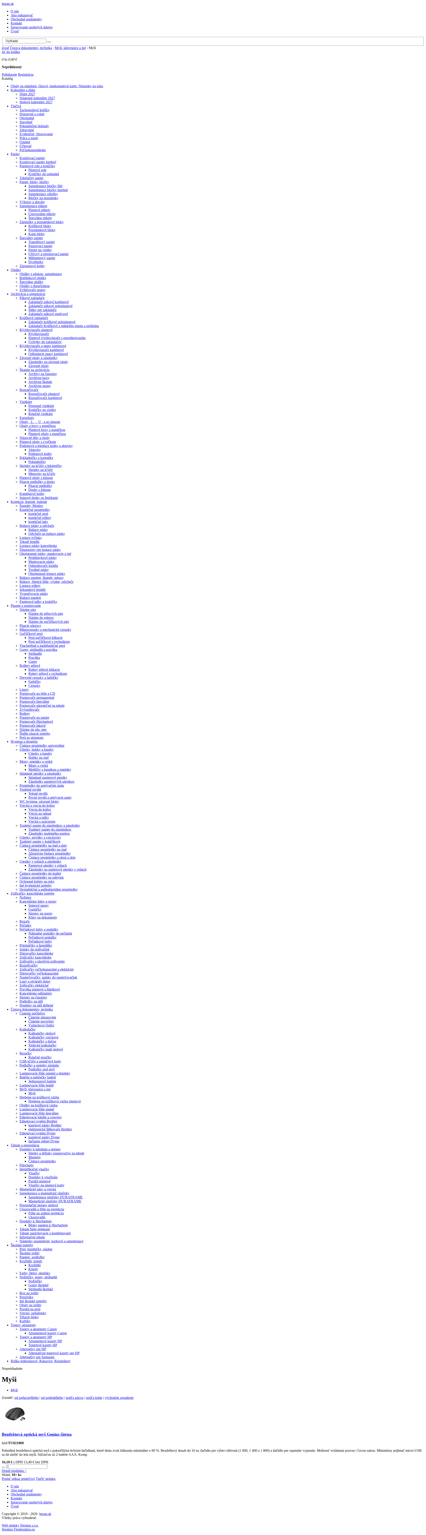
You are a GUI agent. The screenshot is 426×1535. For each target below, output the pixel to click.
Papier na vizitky (40, 250)
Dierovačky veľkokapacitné (39, 973)
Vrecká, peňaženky (33, 1313)
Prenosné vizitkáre (41, 406)
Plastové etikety (39, 210)
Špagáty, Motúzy (31, 506)
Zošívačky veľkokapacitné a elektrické (47, 969)
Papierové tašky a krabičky (38, 602)
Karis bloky (36, 234)
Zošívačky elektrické (34, 985)
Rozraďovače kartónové (45, 398)
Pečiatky (26, 925)
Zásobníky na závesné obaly (48, 362)
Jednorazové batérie (42, 1081)
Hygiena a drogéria (24, 741)
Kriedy (33, 1269)
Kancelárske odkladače (36, 993)
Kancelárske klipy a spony (38, 901)
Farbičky (34, 681)
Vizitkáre (26, 402)
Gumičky (34, 909)
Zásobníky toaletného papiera (49, 833)
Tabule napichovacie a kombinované (45, 1233)
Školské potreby (22, 1245)
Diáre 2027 (27, 94)
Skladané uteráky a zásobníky (40, 773)
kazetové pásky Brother (44, 1125)
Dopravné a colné (32, 114)
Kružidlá (34, 1265)
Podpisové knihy (40, 454)
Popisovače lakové (33, 725)
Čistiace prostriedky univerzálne (42, 745)
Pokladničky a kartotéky (36, 458)
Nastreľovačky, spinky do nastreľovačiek (48, 977)
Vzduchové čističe (41, 1025)
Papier (15, 154)
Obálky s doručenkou (35, 286)
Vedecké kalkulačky (42, 1045)
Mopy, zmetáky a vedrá (36, 761)
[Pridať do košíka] (3, 1467)
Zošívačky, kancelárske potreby (33, 893)
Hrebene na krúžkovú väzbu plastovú (54, 1101)
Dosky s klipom (39, 490)
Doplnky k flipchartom (35, 1221)
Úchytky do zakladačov (45, 342)
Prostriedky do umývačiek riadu (42, 785)
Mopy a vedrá (38, 765)
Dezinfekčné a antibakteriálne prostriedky (49, 889)
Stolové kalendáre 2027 (36, 102)
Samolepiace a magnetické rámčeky (44, 1193)
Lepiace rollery (30, 586)
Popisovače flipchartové (36, 721)
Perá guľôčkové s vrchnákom (49, 641)
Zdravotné (27, 130)
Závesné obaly (38, 366)
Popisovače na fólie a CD (37, 693)
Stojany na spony (40, 913)
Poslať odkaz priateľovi (18, 1479)
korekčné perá (38, 514)
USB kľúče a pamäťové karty (40, 1061)
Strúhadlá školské (40, 1289)
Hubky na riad (38, 757)
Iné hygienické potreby (36, 885)
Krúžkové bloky (39, 226)
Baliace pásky (38, 530)
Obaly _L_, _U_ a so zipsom (40, 422)
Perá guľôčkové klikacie (45, 637)
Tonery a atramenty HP (36, 1337)
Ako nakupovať (22, 15)
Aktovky (34, 450)
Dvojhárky (35, 262)
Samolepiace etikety (33, 206)
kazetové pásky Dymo (44, 1137)
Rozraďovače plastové (44, 394)
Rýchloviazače (38, 334)
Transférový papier (41, 242)
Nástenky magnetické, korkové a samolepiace (51, 1241)
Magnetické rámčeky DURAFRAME (54, 1201)
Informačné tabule (32, 1237)
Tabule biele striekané (35, 1229)
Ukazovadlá (36, 1217)
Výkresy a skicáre (32, 202)
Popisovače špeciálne (34, 701)
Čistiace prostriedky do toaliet (40, 873)
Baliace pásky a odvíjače (37, 526)
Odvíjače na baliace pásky (46, 534)
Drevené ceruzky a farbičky (39, 677)
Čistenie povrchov (41, 1021)
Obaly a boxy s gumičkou (38, 426)
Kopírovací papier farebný (38, 162)
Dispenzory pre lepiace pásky (40, 550)
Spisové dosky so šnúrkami (39, 498)
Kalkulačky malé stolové (45, 1049)
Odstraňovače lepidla (43, 566)
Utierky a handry (40, 753)
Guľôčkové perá (31, 633)
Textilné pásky (38, 570)
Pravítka (34, 657)
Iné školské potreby (33, 1301)
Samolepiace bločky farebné (48, 190)
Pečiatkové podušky (42, 937)
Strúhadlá (35, 653)
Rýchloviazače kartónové (46, 350)
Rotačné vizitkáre (40, 414)
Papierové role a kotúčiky (37, 166)
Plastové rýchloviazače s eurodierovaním (56, 338)
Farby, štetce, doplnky (35, 1273)
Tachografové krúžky (34, 110)
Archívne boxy (38, 378)
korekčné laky (38, 522)
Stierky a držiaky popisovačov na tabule (56, 1153)
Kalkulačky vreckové (43, 1037)
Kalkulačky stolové (41, 1033)
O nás (15, 11)
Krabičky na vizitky (42, 410)
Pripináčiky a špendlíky (36, 945)
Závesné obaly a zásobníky (38, 358)
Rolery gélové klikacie (44, 669)
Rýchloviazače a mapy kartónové (43, 346)
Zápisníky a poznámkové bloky (42, 222)
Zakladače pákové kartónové (48, 302)
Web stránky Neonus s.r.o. (20, 1525)
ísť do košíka (11, 52)
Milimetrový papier (41, 258)
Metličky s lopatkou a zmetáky (49, 769)
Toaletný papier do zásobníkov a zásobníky (50, 825)
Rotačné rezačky (40, 1057)
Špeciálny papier (31, 238)
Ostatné (25, 142)
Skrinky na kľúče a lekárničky (41, 466)
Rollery (25, 713)
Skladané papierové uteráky (47, 777)
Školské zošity (30, 1253)
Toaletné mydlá (30, 789)
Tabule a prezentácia (25, 1145)
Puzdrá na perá (30, 1309)
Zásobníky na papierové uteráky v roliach (57, 869)
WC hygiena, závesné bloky (39, 801)
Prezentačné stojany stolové (39, 1205)
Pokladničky (37, 462)
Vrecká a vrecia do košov (37, 805)
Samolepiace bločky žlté (45, 186)
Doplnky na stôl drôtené (36, 1005)
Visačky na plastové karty (46, 1185)
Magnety (34, 1157)
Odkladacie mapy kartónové (48, 354)
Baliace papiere (30, 598)
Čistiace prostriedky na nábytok (42, 877)
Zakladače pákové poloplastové (50, 306)
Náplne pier (28, 610)
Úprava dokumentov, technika (31, 48)
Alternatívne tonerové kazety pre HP (54, 1353)
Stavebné (26, 122)
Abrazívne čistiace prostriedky (49, 853)
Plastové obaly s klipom (36, 478)
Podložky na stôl (31, 1001)
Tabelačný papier (31, 178)
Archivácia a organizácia (28, 294)
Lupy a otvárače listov (35, 981)
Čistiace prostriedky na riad (47, 849)
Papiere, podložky (32, 1257)
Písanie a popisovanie (26, 606)
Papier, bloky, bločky (34, 182)
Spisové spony (38, 905)
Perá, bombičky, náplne (36, 1249)
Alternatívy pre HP (33, 1349)
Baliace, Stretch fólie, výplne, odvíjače (46, 582)
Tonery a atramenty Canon (38, 1329)
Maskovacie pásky (41, 562)
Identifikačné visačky (34, 1169)
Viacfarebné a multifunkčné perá (42, 645)
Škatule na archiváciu (34, 370)
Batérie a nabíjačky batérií (38, 1077)
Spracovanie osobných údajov (32, 27)
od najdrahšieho (52, 1398)
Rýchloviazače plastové (36, 330)
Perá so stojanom (31, 737)
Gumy (32, 661)
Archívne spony (39, 386)
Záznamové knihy (32, 266)
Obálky (16, 270)
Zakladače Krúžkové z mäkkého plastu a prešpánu (63, 326)
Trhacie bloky (29, 1317)
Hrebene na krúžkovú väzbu (39, 1097)
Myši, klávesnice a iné (70, 48)
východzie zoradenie (119, 1398)
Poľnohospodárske (33, 150)
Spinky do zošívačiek (34, 949)
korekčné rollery (39, 518)
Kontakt (16, 23)
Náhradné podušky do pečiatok (50, 933)
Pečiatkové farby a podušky (39, 929)
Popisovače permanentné (37, 697)
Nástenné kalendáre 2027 (37, 98)
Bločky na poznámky (43, 198)
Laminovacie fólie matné (37, 1109)
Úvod (15, 31)
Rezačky (26, 1053)
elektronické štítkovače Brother (50, 1129)
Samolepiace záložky (43, 194)
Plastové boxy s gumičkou (46, 430)
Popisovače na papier (34, 717)
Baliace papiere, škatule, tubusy (42, 578)
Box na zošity (29, 1293)
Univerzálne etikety (42, 214)
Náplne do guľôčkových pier (48, 622)
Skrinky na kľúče (40, 470)
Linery (24, 689)
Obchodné (27, 118)
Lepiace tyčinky (31, 538)
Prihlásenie (9, 74)
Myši (32, 1093)
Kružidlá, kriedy (31, 1261)
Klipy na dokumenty (42, 917)
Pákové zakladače (32, 298)
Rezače (25, 921)
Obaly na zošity (30, 1305)
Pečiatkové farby (40, 941)
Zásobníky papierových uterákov (51, 781)
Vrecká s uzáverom (41, 821)
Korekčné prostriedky (35, 510)
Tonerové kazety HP (42, 1345)
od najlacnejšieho (26, 1398)
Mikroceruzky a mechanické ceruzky (45, 629)
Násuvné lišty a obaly (35, 438)
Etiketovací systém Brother (38, 1121)
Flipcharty (27, 1165)
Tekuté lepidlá (29, 542)
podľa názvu (74, 1398)
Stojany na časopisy (33, 997)
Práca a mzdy (29, 138)
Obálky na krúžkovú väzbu (39, 1105)
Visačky (34, 1173)
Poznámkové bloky (41, 230)
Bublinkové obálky (33, 278)
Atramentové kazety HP (45, 1341)
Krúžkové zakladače (34, 318)
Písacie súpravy (30, 626)
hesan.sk (8, 4)
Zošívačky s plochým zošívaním (42, 961)
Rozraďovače (29, 390)
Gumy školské (38, 1285)
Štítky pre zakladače (42, 310)
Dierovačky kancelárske (36, 953)
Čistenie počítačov (32, 1013)
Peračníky (27, 1297)
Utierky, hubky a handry (37, 749)
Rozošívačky (29, 965)
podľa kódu (94, 1398)
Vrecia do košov (39, 809)
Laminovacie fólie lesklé (37, 1085)
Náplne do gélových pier (45, 614)
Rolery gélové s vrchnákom (47, 673)
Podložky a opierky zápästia (39, 1065)
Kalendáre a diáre (23, 90)
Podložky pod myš (41, 1069)
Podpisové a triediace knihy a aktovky (46, 446)
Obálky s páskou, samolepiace (41, 274)
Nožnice (25, 897)
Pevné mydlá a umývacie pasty (50, 797)
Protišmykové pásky (42, 558)
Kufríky (25, 1321)
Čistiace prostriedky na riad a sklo (43, 845)
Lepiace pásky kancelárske (38, 546)
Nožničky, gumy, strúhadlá (38, 1277)
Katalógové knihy (32, 494)
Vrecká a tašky (38, 817)
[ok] (49, 42)
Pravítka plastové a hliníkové (40, 989)
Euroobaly (27, 418)
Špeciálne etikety (40, 218)
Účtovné (26, 146)
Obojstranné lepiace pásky (46, 574)
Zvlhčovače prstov (32, 290)
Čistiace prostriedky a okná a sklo (51, 857)
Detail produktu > (14, 1471)
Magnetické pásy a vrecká (38, 1189)
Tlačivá (16, 106)
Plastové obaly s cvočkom (38, 442)
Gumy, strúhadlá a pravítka (38, 649)
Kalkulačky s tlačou (42, 1041)
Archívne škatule (40, 382)
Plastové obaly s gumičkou (47, 434)
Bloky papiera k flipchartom (48, 1225)
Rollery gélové (30, 665)
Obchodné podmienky (26, 19)
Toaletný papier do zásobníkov (49, 829)
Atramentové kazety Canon (47, 1333)
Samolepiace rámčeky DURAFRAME (55, 1197)
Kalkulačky (28, 1029)
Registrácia (26, 74)
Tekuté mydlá (37, 793)
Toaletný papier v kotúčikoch (40, 841)
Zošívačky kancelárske (35, 957)
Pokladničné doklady (34, 126)
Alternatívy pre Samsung (37, 1357)
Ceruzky (34, 685)
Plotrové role (37, 170)
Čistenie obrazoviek (42, 1017)
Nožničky (35, 1281)
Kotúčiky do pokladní (43, 174)
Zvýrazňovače (29, 709)
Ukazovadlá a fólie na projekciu (42, 1209)
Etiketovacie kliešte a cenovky (41, 1117)
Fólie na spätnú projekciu (46, 1213)
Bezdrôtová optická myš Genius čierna (37, 1434)
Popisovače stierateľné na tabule (42, 705)
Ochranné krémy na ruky (37, 881)
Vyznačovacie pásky (34, 594)
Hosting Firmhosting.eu (18, 1529)
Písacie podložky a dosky (37, 482)
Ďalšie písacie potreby (35, 733)
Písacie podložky (40, 486)
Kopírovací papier (32, 158)
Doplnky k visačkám (42, 1177)
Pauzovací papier (40, 246)
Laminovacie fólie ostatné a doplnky (45, 1073)
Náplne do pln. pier (33, 729)
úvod (5, 48)
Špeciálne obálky (31, 282)
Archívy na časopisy (42, 374)
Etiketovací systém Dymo (37, 1133)
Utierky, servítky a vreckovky (40, 837)
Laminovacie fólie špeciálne (39, 1113)
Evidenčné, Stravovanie (36, 134)
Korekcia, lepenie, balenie (29, 502)
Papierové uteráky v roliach (47, 865)
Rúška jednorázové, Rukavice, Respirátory (41, 1361)
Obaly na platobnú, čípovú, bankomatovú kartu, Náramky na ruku (57, 86)
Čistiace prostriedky (42, 1161)
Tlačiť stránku (45, 1479)
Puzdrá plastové (39, 1181)
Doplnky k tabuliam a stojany (40, 1149)
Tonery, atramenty (23, 1325)
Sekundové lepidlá (32, 590)
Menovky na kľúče (41, 474)
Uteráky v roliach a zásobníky (40, 861)
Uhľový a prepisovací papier (48, 254)
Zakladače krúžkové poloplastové (51, 322)
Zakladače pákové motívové (48, 314)
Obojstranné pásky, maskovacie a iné (45, 554)
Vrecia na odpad (39, 813)
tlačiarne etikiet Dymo (43, 1141)
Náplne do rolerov (41, 618)
